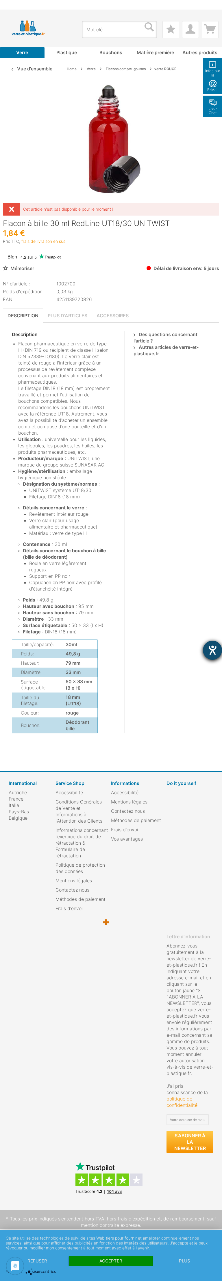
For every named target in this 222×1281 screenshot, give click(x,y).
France (16, 799)
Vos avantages (127, 839)
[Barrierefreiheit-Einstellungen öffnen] (212, 650)
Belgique (18, 818)
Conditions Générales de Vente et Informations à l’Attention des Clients (79, 811)
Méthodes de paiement (81, 899)
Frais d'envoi (69, 908)
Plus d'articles (67, 315)
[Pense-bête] (170, 29)
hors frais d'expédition (131, 1219)
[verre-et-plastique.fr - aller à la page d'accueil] (33, 28)
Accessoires (113, 315)
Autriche (18, 792)
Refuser (37, 1261)
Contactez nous (72, 890)
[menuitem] (11, 4)
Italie (14, 805)
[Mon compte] (190, 29)
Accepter (110, 1261)
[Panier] (210, 29)
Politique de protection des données (80, 868)
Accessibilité (69, 792)
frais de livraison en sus (43, 241)
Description (23, 315)
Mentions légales (74, 880)
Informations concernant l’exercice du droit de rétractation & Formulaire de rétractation (82, 843)
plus (184, 1261)
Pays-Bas (19, 811)
